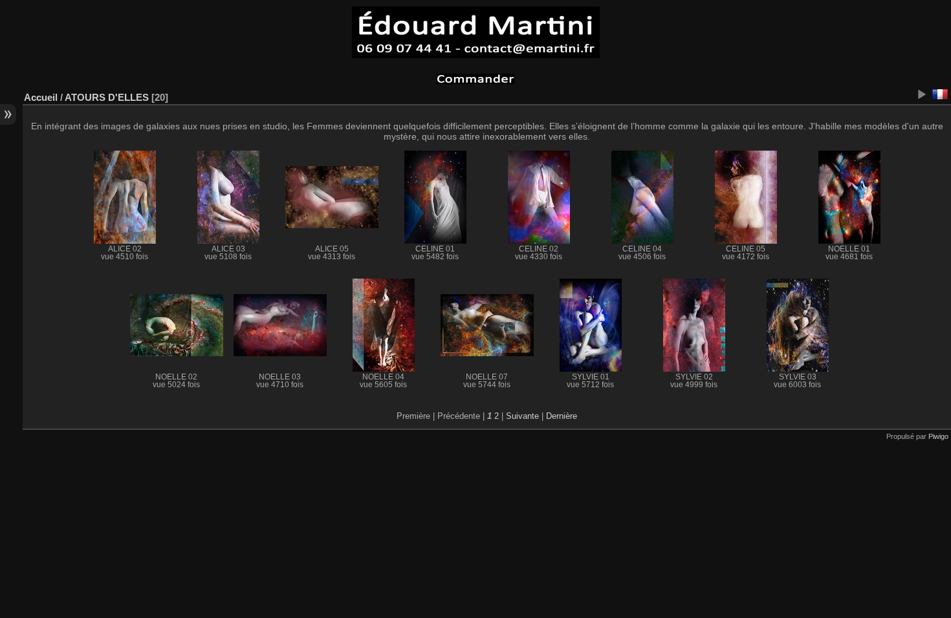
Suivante (522, 416)
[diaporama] (921, 94)
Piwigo (938, 436)
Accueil (41, 97)
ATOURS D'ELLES (107, 97)
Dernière (561, 416)
